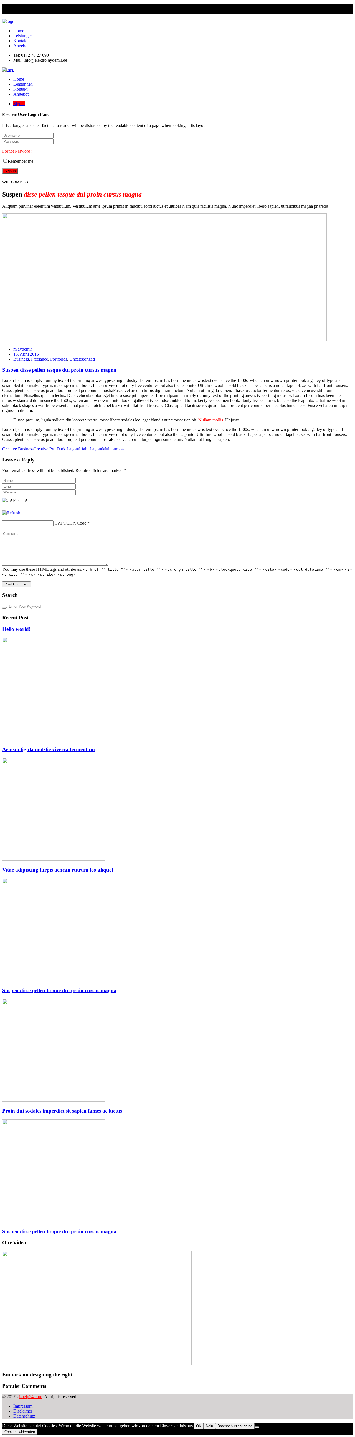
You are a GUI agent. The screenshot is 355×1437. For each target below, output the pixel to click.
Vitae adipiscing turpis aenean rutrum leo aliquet (57, 870)
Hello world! (16, 629)
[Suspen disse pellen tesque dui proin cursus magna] (53, 979)
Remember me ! (22, 161)
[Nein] (257, 1427)
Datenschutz (24, 1416)
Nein (209, 1426)
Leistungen (23, 35)
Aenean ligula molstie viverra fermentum (48, 749)
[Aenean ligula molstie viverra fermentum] (53, 738)
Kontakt (20, 40)
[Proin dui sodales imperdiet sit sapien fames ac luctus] (53, 1100)
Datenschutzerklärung (234, 1426)
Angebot (21, 45)
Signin (19, 103)
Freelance (39, 359)
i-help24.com (30, 1396)
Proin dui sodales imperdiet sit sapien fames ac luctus (62, 1111)
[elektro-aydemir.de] (8, 21)
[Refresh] (11, 512)
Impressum (22, 1406)
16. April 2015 (26, 354)
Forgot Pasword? (17, 151)
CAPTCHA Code (70, 523)
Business (21, 359)
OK (198, 1426)
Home (18, 30)
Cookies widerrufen (19, 1432)
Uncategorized (82, 359)
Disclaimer (22, 1411)
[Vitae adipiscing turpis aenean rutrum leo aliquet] (53, 859)
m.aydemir (22, 349)
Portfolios (58, 359)
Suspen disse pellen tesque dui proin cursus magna (59, 370)
